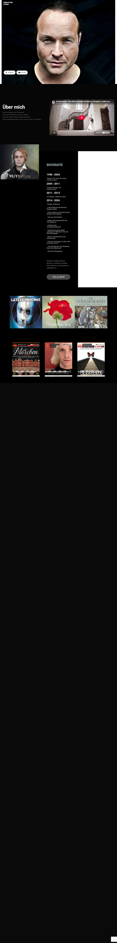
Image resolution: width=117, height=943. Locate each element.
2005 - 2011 (53, 183)
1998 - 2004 (53, 174)
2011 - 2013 (53, 192)
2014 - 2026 (53, 200)
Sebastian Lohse (8, 3)
